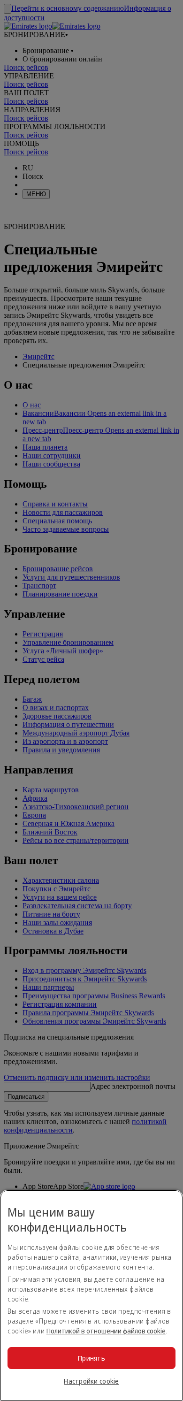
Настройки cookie (91, 1381)
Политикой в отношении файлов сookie (106, 1330)
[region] (91, 1295)
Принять (91, 1358)
